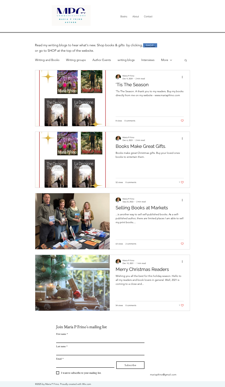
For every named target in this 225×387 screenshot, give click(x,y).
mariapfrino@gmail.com (163, 374)
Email (60, 358)
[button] (185, 60)
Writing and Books (47, 60)
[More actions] (183, 77)
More (164, 60)
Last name (62, 346)
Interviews (148, 60)
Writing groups (76, 60)
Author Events (101, 60)
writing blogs (126, 60)
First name (62, 333)
